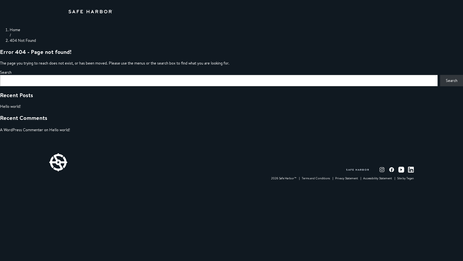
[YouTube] (401, 170)
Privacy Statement (346, 178)
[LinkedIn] (411, 170)
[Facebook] (392, 170)
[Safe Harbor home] (90, 11)
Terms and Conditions (316, 178)
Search (6, 72)
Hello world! (10, 106)
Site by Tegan (405, 178)
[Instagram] (382, 170)
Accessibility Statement (377, 178)
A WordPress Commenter (21, 129)
